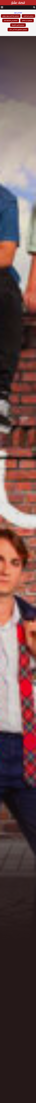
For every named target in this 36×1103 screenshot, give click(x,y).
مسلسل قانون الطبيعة (18, 25)
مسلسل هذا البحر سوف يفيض (10, 16)
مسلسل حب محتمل (27, 20)
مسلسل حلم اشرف (28, 16)
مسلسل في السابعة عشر (10, 20)
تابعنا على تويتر (18, 12)
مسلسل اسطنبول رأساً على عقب (18, 29)
